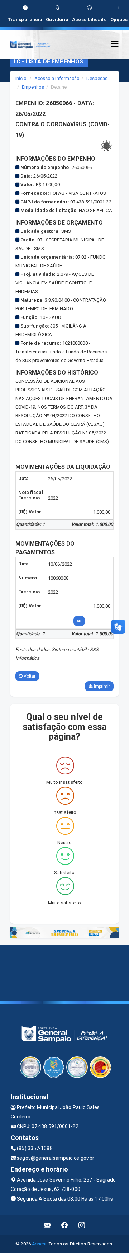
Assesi (39, 1244)
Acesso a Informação (57, 78)
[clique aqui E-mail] (47, 1225)
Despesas (97, 78)
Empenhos (33, 87)
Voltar (29, 676)
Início (21, 78)
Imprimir (101, 686)
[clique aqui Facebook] (64, 1225)
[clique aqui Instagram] (82, 1225)
